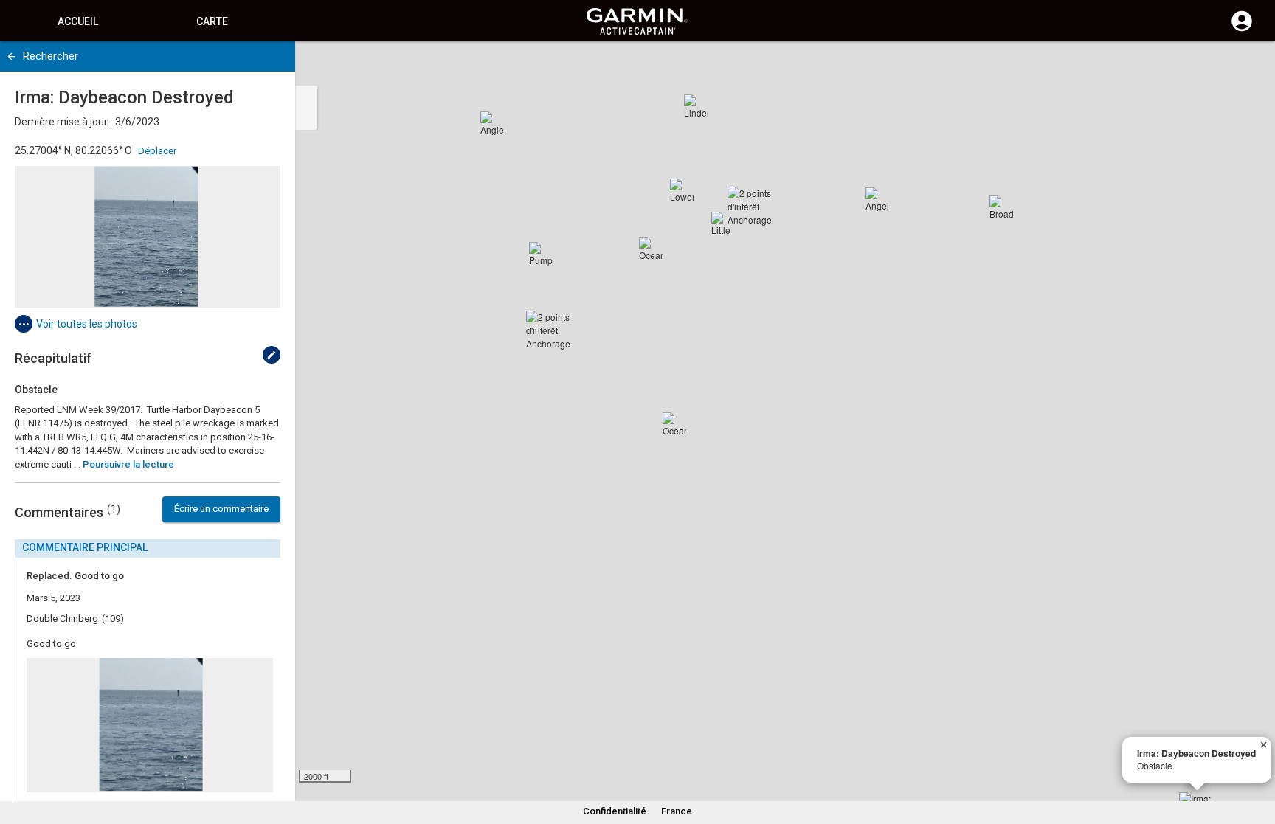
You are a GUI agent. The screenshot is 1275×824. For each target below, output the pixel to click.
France (676, 811)
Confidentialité (614, 811)
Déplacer (157, 150)
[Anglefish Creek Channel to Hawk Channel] (492, 123)
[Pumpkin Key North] (541, 254)
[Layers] (1250, 66)
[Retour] (11, 56)
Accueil (78, 21)
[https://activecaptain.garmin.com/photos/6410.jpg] (147, 237)
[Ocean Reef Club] (674, 424)
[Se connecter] (1242, 29)
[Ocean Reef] (651, 248)
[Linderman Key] (696, 106)
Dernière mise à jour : (63, 122)
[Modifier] (271, 355)
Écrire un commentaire (221, 508)
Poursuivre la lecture (128, 464)
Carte (212, 21)
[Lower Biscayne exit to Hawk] (682, 190)
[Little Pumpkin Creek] (723, 223)
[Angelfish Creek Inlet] (877, 199)
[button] (1256, 757)
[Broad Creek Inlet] (1001, 207)
